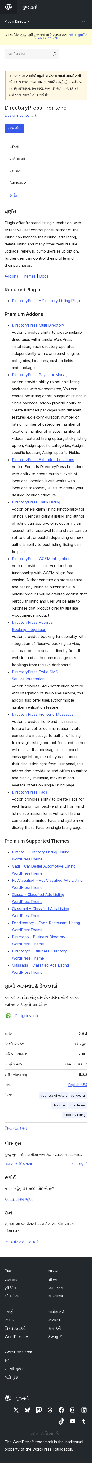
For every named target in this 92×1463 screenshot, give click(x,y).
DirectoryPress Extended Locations (43, 459)
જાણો (9, 1311)
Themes (29, 276)
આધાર (10, 1320)
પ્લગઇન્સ (55, 1287)
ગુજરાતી (22, 1398)
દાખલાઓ (55, 1296)
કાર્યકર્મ (54, 1320)
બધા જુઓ (79, 1164)
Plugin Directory (17, 21)
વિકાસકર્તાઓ (15, 1328)
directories (77, 1105)
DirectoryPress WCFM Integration (41, 558)
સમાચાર (11, 1279)
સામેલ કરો (56, 1311)
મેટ (7, 1360)
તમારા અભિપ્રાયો (18, 1164)
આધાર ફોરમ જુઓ (19, 1199)
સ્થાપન (15, 171)
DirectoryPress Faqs (29, 792)
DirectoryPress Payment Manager (41, 374)
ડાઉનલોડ (14, 128)
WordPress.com (18, 1352)
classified (59, 1105)
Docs (43, 276)
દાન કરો (54, 1328)
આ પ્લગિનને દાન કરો (21, 1241)
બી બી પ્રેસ (14, 1368)
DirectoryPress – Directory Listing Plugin (46, 300)
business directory (54, 1095)
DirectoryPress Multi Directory (38, 325)
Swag (55, 1336)
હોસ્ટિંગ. (11, 1287)
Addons (11, 276)
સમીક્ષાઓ (17, 158)
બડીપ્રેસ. (12, 1377)
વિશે (8, 1271)
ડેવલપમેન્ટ (18, 183)
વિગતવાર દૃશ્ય (16, 1128)
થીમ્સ (52, 1279)
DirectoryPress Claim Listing (36, 502)
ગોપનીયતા (13, 1296)
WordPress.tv (16, 1336)
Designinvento (17, 115)
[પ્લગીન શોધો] (54, 54)
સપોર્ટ (13, 195)
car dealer (78, 1095)
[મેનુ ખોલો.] (84, 7)
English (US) (77, 1085)
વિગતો (14, 146)
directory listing (74, 1115)
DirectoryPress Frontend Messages (43, 714)
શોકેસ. (53, 1271)
